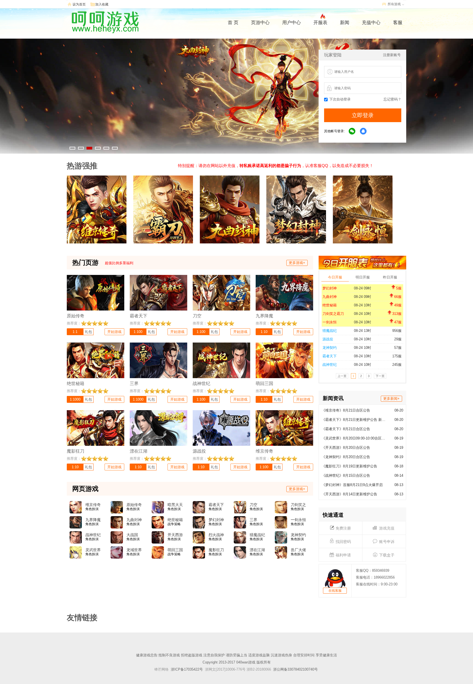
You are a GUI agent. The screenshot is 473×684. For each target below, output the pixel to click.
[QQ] (363, 131)
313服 (397, 314)
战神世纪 (329, 365)
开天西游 (175, 535)
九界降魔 (93, 520)
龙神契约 (329, 348)
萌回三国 (175, 550)
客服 (397, 22)
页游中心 (260, 22)
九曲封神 (329, 297)
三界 (253, 520)
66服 (398, 297)
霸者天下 (329, 356)
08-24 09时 (362, 288)
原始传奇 (134, 504)
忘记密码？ (392, 99)
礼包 (88, 332)
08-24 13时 (362, 331)
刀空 (253, 504)
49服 (398, 305)
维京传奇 (93, 504)
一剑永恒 (329, 322)
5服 (399, 288)
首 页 (233, 22)
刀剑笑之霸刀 (333, 314)
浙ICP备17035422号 (187, 669)
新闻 (344, 22)
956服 (397, 331)
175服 (397, 356)
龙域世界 (134, 550)
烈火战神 (216, 535)
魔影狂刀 (216, 550)
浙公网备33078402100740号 (295, 669)
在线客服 (335, 591)
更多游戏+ (297, 263)
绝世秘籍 (329, 305)
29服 (398, 339)
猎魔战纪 (329, 331)
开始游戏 (114, 332)
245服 (397, 365)
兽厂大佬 (298, 550)
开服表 (320, 22)
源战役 (327, 339)
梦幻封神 (329, 288)
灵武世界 (93, 550)
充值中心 (371, 22)
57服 (398, 348)
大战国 (132, 535)
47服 (398, 322)
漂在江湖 (257, 550)
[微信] (352, 131)
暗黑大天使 (175, 504)
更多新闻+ (391, 398)
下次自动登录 (340, 99)
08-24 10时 (362, 305)
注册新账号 (392, 55)
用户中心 (291, 22)
